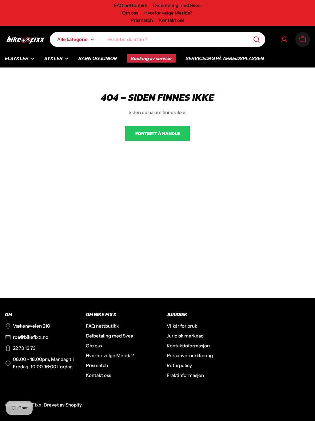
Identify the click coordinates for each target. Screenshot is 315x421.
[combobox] (157, 39)
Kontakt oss (171, 20)
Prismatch (142, 20)
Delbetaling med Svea (177, 5)
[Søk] (256, 39)
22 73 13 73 (24, 348)
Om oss (130, 13)
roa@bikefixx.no (30, 337)
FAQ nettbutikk (130, 5)
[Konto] (284, 39)
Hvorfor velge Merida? (168, 13)
